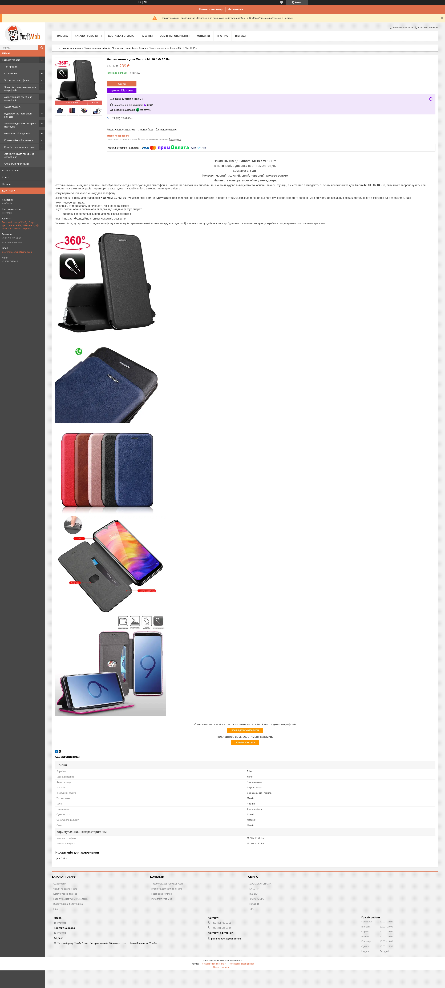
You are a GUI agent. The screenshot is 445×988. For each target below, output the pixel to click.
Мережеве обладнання (17, 133)
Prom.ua (239, 960)
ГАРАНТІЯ (254, 888)
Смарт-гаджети (12, 106)
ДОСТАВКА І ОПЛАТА (260, 883)
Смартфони (10, 73)
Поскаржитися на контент (213, 964)
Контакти (203, 35)
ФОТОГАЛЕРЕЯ (257, 898)
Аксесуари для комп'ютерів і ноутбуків (20, 125)
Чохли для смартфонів (16, 80)
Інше (56, 908)
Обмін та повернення (174, 35)
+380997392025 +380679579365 (167, 883)
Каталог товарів (11, 59)
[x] (60, 752)
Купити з (115, 90)
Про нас (222, 35)
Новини (6, 184)
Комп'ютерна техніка (65, 893)
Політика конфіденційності (241, 964)
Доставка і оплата (121, 35)
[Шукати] (41, 47)
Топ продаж (10, 66)
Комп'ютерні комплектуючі (19, 147)
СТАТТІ (252, 908)
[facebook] (56, 752)
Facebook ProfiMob (161, 893)
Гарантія (147, 35)
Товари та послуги (70, 48)
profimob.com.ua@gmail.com (17, 251)
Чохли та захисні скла (65, 888)
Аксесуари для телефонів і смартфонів (18, 98)
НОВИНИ (254, 903)
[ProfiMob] (23, 33)
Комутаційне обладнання (18, 140)
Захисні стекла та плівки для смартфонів (20, 88)
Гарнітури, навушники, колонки (70, 898)
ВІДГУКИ (253, 893)
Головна (62, 35)
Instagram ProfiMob (161, 898)
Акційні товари (10, 170)
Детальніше (235, 9)
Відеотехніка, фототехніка (68, 903)
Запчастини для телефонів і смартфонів (19, 155)
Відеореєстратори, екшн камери (18, 115)
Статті (5, 177)
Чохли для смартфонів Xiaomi (129, 48)
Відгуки (240, 35)
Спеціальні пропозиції (16, 163)
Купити (122, 83)
